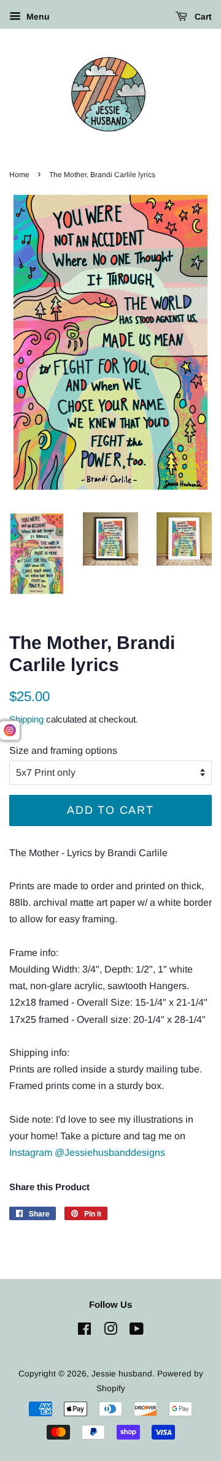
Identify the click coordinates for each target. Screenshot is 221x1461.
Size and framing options (63, 750)
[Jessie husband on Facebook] (84, 1331)
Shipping (26, 719)
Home (19, 174)
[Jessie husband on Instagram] (110, 1331)
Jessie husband (121, 1373)
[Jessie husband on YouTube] (137, 1331)
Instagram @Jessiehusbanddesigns (87, 1152)
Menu (37, 16)
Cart (202, 16)
